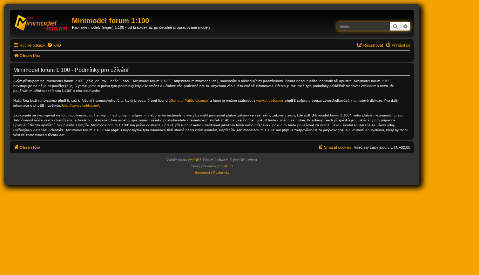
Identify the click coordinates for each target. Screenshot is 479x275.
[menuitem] (54, 45)
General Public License (189, 100)
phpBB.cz (225, 166)
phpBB (194, 160)
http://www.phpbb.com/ (80, 105)
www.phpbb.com (269, 100)
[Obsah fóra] (42, 23)
